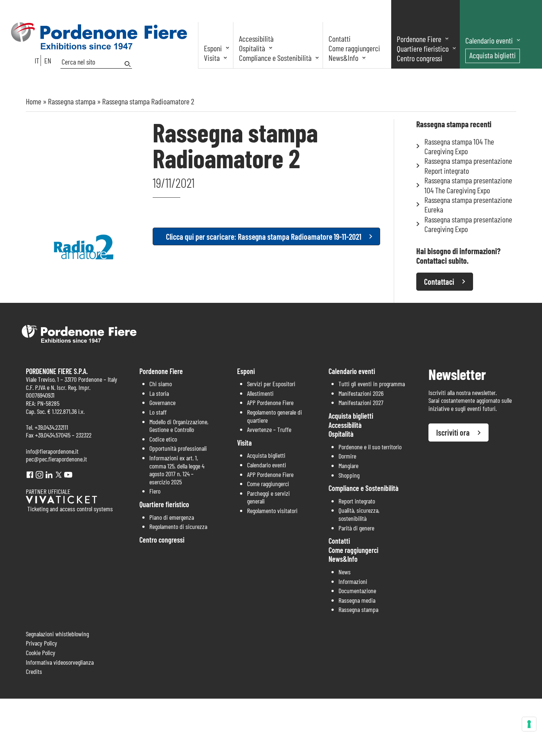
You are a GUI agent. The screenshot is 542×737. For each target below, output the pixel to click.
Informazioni (352, 581)
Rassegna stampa (71, 101)
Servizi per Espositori (271, 384)
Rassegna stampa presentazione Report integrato (468, 165)
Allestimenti (260, 393)
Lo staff (158, 412)
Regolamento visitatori (272, 510)
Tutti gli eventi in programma (371, 384)
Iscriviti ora (453, 432)
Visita (212, 57)
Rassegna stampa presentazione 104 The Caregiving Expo (468, 184)
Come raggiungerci (354, 48)
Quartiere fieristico (423, 48)
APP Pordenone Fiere (270, 402)
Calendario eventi (489, 40)
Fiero (154, 491)
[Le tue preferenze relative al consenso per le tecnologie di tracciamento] (529, 724)
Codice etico (163, 439)
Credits (34, 671)
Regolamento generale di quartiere (274, 416)
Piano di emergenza (171, 517)
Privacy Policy (41, 643)
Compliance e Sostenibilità (275, 57)
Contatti (340, 38)
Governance (162, 402)
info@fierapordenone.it (52, 451)
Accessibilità (256, 38)
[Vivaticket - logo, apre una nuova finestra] (61, 501)
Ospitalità (252, 48)
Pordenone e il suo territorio (370, 447)
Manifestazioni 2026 (360, 393)
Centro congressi (419, 58)
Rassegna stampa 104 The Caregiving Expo (459, 146)
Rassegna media (356, 600)
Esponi (213, 48)
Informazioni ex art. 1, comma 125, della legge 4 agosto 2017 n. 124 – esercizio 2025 (176, 470)
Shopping (348, 475)
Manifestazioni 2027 (360, 402)
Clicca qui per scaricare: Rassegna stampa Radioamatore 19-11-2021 (263, 236)
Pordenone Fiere (419, 39)
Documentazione (357, 591)
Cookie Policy (40, 652)
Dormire (347, 456)
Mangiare (348, 465)
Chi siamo (160, 384)
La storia (159, 393)
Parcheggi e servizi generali (268, 497)
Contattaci (439, 281)
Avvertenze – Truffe (269, 429)
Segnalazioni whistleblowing (57, 634)
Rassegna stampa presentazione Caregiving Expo (468, 223)
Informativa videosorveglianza (60, 662)
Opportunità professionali (178, 448)
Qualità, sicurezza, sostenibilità (358, 514)
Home (33, 101)
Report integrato (356, 501)
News (344, 572)
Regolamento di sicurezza (178, 526)
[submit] (128, 64)
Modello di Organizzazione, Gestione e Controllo (178, 426)
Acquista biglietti (492, 55)
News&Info (343, 57)
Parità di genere (356, 528)
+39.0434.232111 (51, 427)
